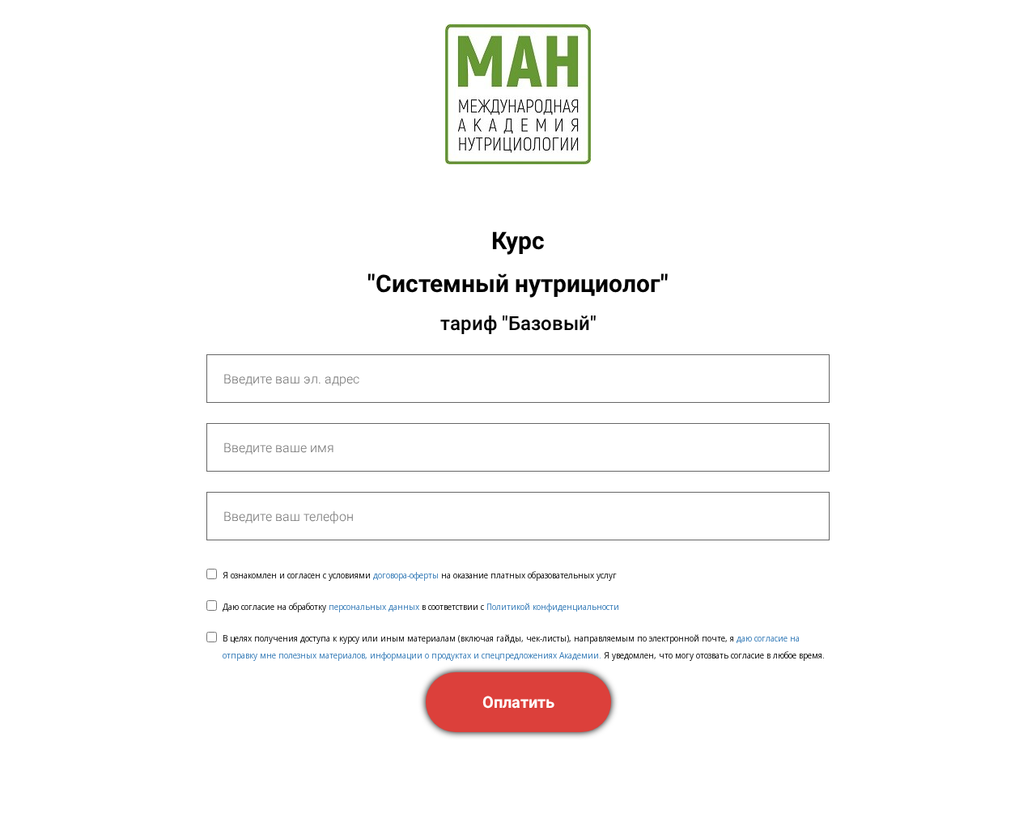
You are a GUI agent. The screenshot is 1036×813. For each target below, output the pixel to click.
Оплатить (518, 702)
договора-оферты (406, 575)
